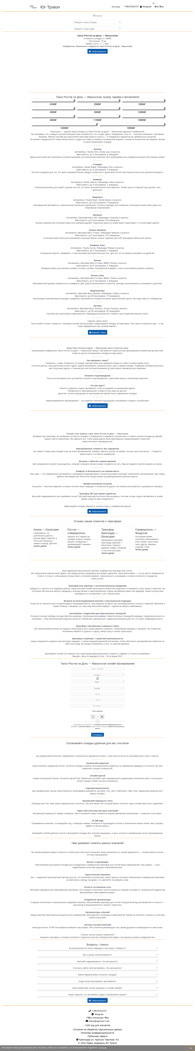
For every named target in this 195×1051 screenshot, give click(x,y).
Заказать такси (98, 332)
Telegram (147, 6)
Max (161, 6)
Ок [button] (191, 1048)
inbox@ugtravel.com (98, 1021)
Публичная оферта (97, 1036)
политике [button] (103, 1048)
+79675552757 (131, 6)
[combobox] (97, 22)
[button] (40, 545)
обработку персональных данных (109, 727)
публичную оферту (85, 726)
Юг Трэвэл (50, 7)
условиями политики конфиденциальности (107, 724)
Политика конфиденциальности (97, 1033)
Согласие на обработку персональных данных (97, 1029)
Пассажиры (97, 710)
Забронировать (98, 51)
